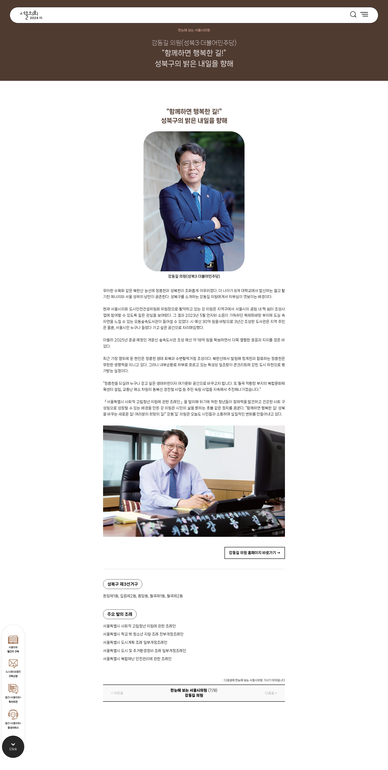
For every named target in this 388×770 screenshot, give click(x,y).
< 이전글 (117, 693)
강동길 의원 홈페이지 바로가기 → (254, 553)
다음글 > (271, 693)
